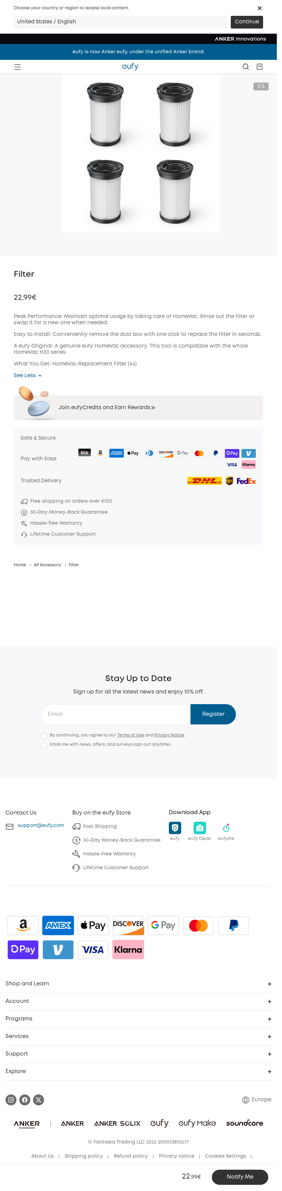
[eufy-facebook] (24, 1099)
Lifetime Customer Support (116, 868)
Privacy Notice (169, 735)
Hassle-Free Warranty (109, 854)
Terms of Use (130, 735)
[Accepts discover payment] (128, 925)
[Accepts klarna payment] (128, 949)
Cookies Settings (225, 1156)
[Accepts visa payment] (93, 949)
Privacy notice (176, 1156)
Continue (247, 22)
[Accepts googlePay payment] (163, 925)
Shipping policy (84, 1156)
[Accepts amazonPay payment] (23, 925)
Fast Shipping (100, 826)
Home (20, 565)
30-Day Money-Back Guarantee (122, 840)
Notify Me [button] (240, 1177)
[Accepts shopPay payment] (23, 949)
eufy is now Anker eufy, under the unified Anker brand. (139, 52)
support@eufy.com (41, 825)
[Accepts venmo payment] (58, 949)
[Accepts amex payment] (58, 925)
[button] (259, 8)
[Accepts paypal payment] (233, 925)
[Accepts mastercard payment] (198, 925)
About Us (42, 1156)
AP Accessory (47, 565)
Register (213, 714)
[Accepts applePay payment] (93, 925)
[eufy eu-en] (130, 67)
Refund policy (131, 1156)
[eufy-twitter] (38, 1099)
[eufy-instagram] (11, 1099)
